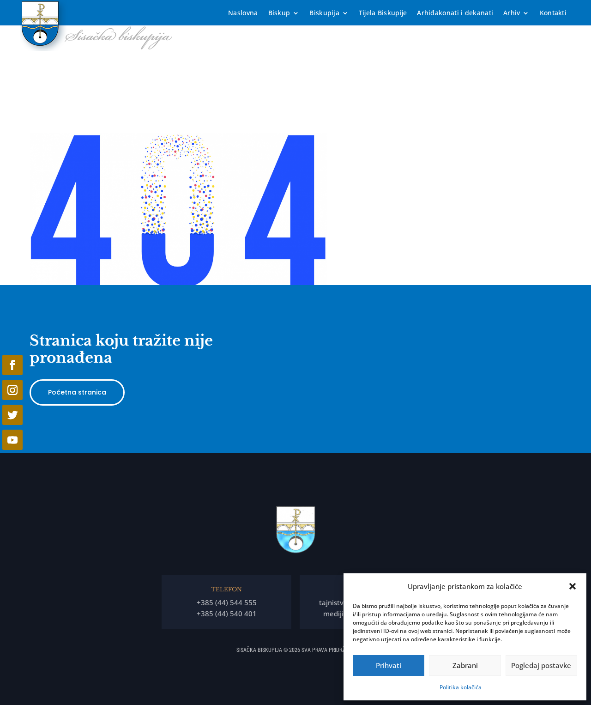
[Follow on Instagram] (12, 390)
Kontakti (553, 13)
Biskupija (324, 13)
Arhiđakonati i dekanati (455, 13)
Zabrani (465, 665)
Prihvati (388, 665)
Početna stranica (77, 392)
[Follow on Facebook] (12, 365)
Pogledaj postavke (541, 665)
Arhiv (511, 13)
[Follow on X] (12, 415)
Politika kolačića (461, 687)
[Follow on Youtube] (12, 440)
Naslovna (243, 13)
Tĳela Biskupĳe (383, 13)
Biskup (279, 13)
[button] (572, 586)
